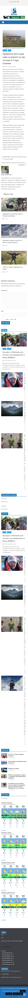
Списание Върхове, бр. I (7, 952)
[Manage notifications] (24, 994)
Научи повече (14, 996)
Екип (2, 937)
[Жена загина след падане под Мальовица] (12, 416)
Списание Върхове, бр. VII (8, 962)
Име (2, 311)
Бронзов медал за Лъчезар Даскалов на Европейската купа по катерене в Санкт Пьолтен (25, 457)
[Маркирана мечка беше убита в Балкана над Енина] (14, 198)
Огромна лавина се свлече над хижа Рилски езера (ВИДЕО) (13, 164)
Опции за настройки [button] (18, 993)
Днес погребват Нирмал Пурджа (25, 381)
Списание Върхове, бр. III (8, 956)
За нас (2, 934)
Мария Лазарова (13, 360)
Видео (4, 348)
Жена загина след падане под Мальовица (25, 412)
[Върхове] (3, 22)
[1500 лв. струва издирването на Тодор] (14, 252)
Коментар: (4, 290)
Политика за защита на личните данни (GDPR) (12, 941)
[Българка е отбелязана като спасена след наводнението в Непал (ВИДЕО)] (14, 339)
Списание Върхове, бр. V (7, 960)
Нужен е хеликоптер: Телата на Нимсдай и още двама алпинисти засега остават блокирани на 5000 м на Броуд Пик (25, 707)
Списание (3, 951)
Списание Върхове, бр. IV (8, 958)
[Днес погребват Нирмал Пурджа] (12, 386)
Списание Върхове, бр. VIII (8, 964)
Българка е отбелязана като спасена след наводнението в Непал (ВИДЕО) (14, 354)
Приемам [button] (23, 991)
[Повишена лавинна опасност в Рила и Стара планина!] (14, 225)
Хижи (9, 50)
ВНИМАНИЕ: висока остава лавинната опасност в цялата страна (15, 158)
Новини (4, 50)
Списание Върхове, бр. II (7, 954)
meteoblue (3, 830)
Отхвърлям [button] (8, 993)
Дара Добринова (13, 66)
